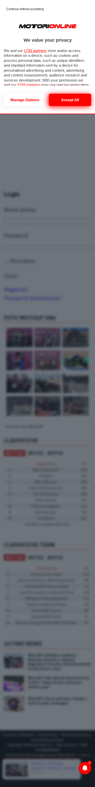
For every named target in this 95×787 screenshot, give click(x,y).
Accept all (70, 100)
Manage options (25, 100)
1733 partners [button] (35, 50)
